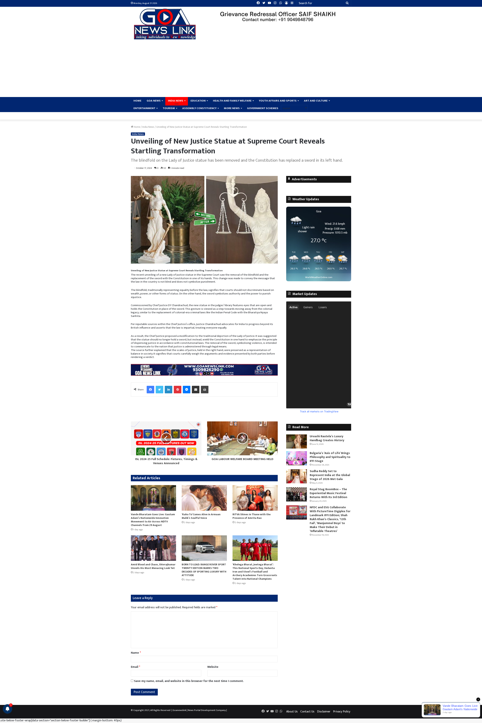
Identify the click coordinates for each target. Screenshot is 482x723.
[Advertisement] (241, 68)
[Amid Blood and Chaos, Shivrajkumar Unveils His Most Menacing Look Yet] (153, 548)
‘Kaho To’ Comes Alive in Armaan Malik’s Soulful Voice (201, 516)
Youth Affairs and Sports (278, 100)
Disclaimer (323, 711)
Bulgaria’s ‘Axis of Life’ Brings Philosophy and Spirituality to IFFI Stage (330, 457)
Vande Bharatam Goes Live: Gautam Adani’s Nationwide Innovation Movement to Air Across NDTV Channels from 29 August (153, 519)
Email (135, 667)
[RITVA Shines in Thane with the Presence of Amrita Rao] (255, 498)
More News (232, 108)
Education (198, 100)
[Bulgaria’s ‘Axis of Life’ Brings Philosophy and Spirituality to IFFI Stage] (296, 458)
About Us (292, 711)
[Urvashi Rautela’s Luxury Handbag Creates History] (296, 441)
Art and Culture (316, 100)
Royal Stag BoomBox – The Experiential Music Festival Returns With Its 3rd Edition (328, 493)
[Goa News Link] (166, 24)
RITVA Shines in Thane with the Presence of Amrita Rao (252, 516)
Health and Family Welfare (232, 100)
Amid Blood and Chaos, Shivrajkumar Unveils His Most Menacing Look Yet (153, 566)
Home (137, 100)
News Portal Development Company (207, 710)
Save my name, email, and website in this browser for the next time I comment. (189, 681)
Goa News (154, 100)
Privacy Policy (341, 711)
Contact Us (307, 711)
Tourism (169, 108)
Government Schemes (262, 108)
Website (212, 667)
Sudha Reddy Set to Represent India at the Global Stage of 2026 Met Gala (330, 475)
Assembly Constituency (199, 108)
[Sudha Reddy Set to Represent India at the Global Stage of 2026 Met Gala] (296, 476)
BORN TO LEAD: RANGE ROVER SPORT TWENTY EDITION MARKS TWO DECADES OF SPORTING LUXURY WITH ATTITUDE (204, 569)
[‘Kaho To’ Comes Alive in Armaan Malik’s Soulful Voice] (204, 498)
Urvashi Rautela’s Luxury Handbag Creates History (327, 438)
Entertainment (144, 108)
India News (175, 100)
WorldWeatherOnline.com (318, 277)
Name (136, 652)
